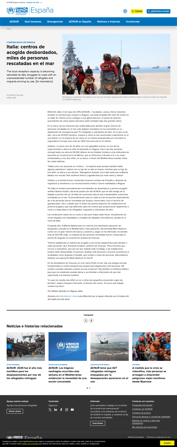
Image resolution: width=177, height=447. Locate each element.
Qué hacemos (33, 22)
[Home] (23, 11)
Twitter (50, 409)
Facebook (61, 409)
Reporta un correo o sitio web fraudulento (146, 422)
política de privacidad (30, 444)
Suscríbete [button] (97, 423)
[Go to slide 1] (88, 389)
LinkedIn (55, 409)
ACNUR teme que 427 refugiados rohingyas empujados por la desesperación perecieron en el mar (109, 375)
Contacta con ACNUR (142, 409)
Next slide (167, 346)
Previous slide (9, 346)
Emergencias (55, 22)
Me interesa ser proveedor (144, 427)
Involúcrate (133, 22)
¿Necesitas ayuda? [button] (160, 11)
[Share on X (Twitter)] (86, 320)
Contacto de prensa (141, 413)
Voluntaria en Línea (68, 296)
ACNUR (14, 22)
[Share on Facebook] (91, 320)
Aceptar (167, 443)
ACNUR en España (80, 22)
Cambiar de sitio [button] (32, 2)
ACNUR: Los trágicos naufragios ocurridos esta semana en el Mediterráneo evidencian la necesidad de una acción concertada (68, 375)
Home (9, 29)
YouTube (72, 409)
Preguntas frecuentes (142, 405)
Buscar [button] (118, 11)
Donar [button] (138, 11)
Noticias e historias (108, 22)
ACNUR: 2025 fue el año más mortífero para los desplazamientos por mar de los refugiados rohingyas (24, 373)
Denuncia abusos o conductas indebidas (151, 416)
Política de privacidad (136, 437)
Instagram (66, 409)
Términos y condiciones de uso (158, 437)
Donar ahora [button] (15, 411)
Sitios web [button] (125, 11)
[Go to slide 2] (90, 389)
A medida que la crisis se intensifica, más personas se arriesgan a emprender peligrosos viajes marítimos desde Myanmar (149, 375)
